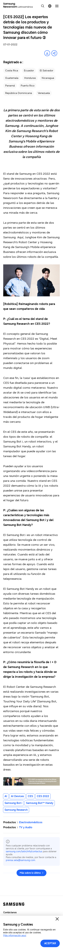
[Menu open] (57, 6)
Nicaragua (48, 77)
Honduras (30, 77)
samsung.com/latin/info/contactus (24, 851)
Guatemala (11, 77)
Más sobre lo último (30, 873)
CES (30, 796)
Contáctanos (10, 912)
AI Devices (17, 796)
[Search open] (43, 6)
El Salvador (46, 70)
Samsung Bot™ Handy (39, 803)
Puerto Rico (27, 85)
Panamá (10, 85)
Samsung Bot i (13, 803)
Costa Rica (11, 70)
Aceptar (50, 943)
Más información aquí (14, 935)
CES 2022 (43, 796)
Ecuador (29, 70)
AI (6, 796)
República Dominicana (18, 93)
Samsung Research (16, 809)
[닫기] (57, 919)
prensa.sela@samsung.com (20, 860)
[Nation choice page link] (50, 6)
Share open (54, 53)
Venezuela (44, 93)
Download (47, 53)
